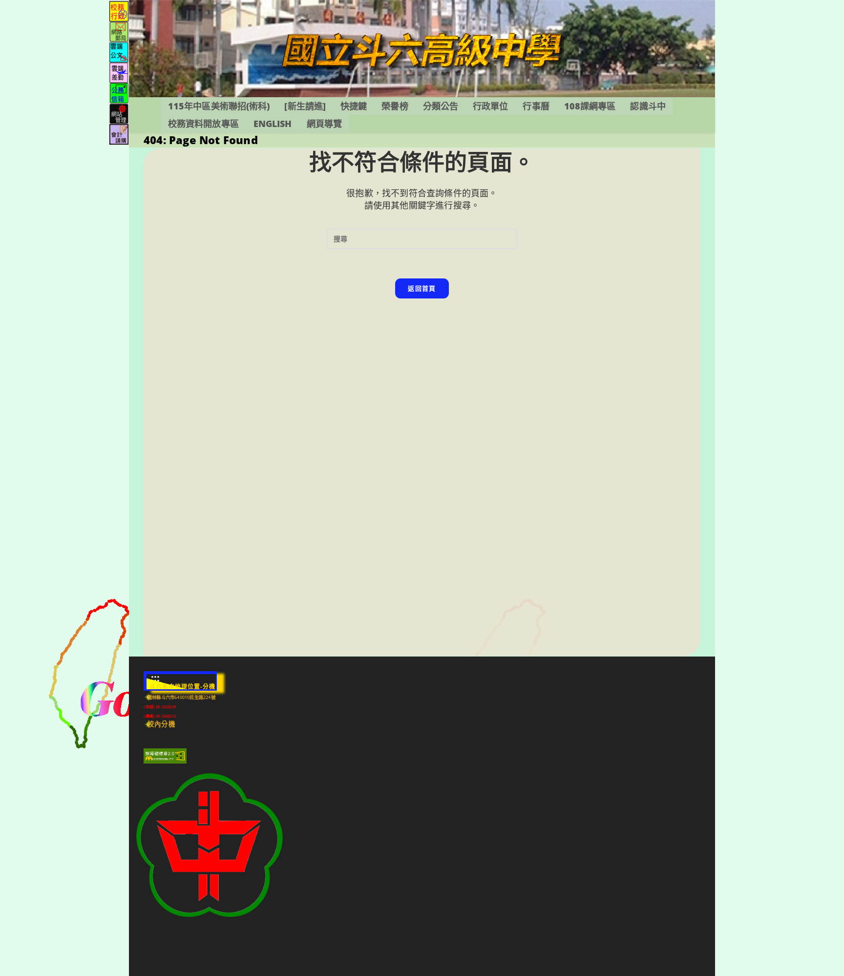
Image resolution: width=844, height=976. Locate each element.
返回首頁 (422, 288)
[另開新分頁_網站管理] (118, 113)
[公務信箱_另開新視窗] (118, 92)
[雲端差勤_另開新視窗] (118, 72)
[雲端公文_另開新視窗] (118, 51)
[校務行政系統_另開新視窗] (118, 10)
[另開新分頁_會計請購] (118, 133)
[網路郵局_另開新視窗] (118, 31)
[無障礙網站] (165, 755)
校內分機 (161, 724)
